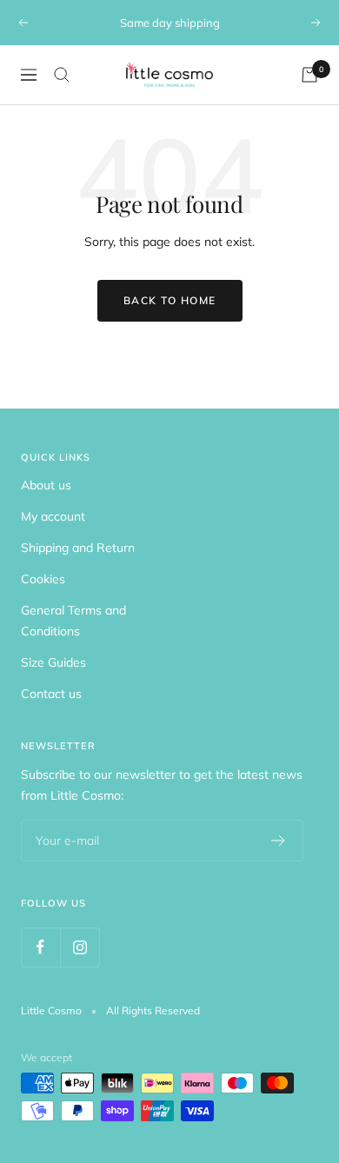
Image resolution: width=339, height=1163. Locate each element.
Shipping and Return (78, 547)
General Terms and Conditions (73, 620)
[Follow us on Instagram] (79, 947)
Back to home (169, 300)
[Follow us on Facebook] (40, 947)
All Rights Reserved (153, 1010)
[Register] (278, 840)
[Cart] (309, 75)
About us (46, 485)
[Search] (62, 75)
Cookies (43, 579)
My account (53, 516)
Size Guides (53, 662)
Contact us (51, 693)
